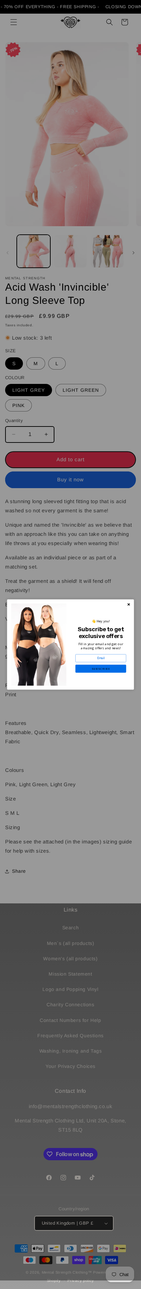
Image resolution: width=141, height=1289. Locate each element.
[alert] (70, 645)
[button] (100, 668)
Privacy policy (80, 1280)
